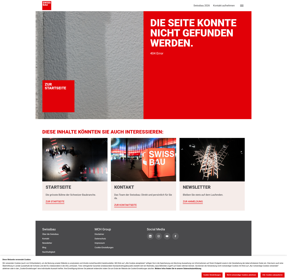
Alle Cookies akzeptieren (272, 275)
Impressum (100, 243)
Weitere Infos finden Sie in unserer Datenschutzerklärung (178, 268)
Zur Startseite (57, 86)
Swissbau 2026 (202, 5)
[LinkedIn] (150, 236)
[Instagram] (158, 236)
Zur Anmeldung (193, 201)
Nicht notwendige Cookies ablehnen (241, 275)
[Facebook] (175, 236)
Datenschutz (100, 239)
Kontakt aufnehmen (224, 5)
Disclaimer (99, 234)
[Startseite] (46, 5)
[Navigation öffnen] (242, 6)
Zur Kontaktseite (125, 205)
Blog (44, 247)
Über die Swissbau (50, 234)
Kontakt (45, 239)
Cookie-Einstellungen (104, 247)
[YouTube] (167, 236)
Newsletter (47, 243)
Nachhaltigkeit (48, 252)
